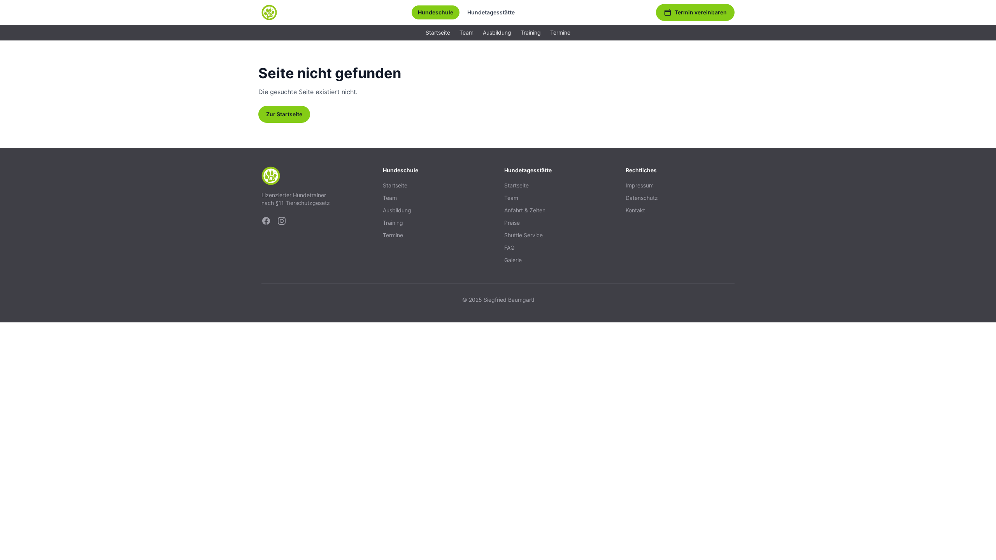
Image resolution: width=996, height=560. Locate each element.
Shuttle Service (523, 235)
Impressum (640, 185)
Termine (560, 32)
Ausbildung (497, 32)
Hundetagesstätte (491, 12)
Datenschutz (642, 197)
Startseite (438, 32)
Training (531, 32)
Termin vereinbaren (701, 12)
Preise (512, 222)
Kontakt (635, 210)
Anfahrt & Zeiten (524, 210)
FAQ (509, 247)
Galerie (513, 260)
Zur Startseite (284, 114)
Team (466, 32)
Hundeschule (435, 12)
